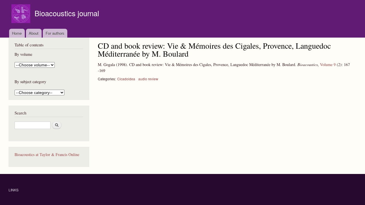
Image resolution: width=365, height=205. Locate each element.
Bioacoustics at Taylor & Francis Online (47, 154)
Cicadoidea (126, 78)
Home (17, 33)
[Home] (22, 14)
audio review (148, 78)
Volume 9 (328, 64)
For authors (55, 33)
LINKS (14, 189)
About (33, 33)
